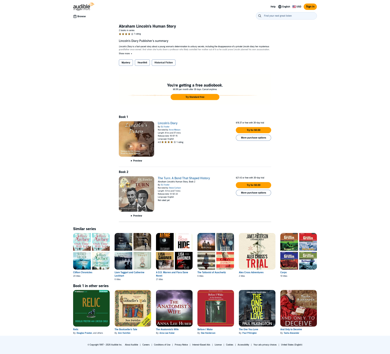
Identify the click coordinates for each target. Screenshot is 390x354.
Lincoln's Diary (167, 123)
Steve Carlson (175, 188)
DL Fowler (165, 127)
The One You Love (248, 329)
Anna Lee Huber (167, 333)
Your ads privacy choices (265, 344)
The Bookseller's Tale (126, 329)
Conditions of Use (162, 344)
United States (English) (291, 344)
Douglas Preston (84, 333)
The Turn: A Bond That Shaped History (184, 178)
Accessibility (243, 344)
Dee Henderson (208, 333)
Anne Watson (175, 130)
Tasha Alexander (291, 333)
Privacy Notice (181, 344)
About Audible (131, 344)
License (218, 344)
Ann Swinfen (124, 333)
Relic (75, 329)
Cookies (229, 344)
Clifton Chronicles (82, 272)
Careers (146, 344)
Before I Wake (205, 329)
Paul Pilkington (249, 333)
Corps (283, 272)
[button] (126, 53)
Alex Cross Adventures (251, 272)
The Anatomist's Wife (167, 329)
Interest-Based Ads (201, 344)
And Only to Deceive (291, 329)
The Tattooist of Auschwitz (211, 272)
